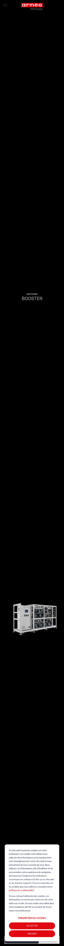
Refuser (32, 933)
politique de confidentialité (21, 890)
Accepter (32, 925)
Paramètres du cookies (32, 917)
